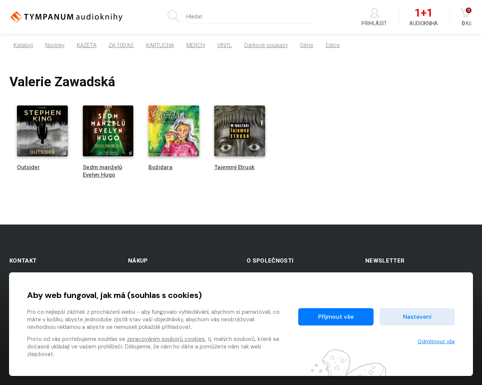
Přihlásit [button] (374, 23)
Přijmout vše (336, 317)
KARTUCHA (160, 45)
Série (306, 45)
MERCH (195, 45)
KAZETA (86, 45)
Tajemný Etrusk (234, 167)
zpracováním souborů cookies (166, 339)
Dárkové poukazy (266, 45)
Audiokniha (423, 17)
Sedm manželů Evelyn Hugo (102, 171)
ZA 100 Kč (121, 45)
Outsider (28, 167)
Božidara (160, 167)
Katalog (23, 45)
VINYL (224, 45)
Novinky (54, 45)
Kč (466, 17)
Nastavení (417, 317)
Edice (333, 45)
